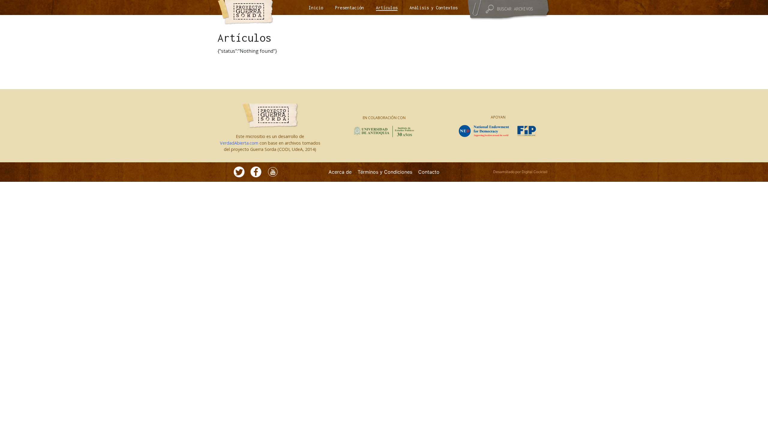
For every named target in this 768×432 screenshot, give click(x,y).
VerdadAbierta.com (239, 143)
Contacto (429, 172)
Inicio (316, 7)
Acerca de (340, 172)
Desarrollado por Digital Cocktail (520, 172)
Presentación (349, 7)
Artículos (387, 7)
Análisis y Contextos (434, 7)
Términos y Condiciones (385, 172)
